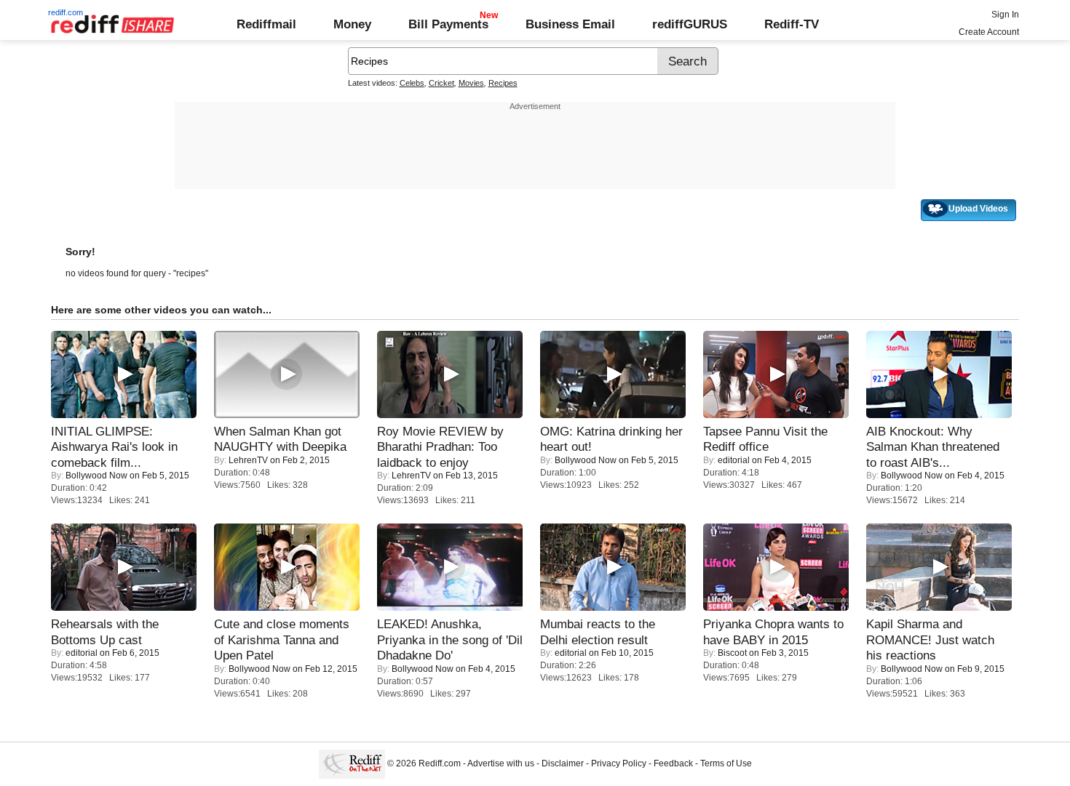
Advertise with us (500, 763)
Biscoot (732, 653)
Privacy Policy (618, 763)
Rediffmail (266, 24)
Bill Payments (448, 24)
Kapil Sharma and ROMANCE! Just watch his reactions (930, 639)
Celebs (412, 83)
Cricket (441, 83)
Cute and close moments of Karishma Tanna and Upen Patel (281, 639)
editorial (734, 460)
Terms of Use (726, 763)
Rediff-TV (791, 24)
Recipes (503, 83)
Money (352, 24)
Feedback (673, 763)
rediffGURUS (689, 24)
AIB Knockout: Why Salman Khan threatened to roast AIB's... (932, 447)
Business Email (570, 24)
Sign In (1005, 14)
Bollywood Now (96, 475)
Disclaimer (563, 763)
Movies (471, 83)
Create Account (989, 32)
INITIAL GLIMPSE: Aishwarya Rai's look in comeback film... (114, 447)
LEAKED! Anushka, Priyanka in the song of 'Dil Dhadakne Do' (450, 639)
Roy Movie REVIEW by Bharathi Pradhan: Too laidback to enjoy (440, 447)
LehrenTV (248, 460)
